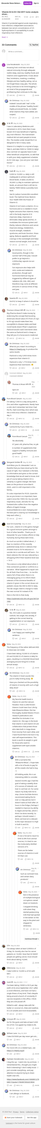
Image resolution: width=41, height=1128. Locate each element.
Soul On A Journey (14, 524)
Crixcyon (10, 1019)
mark (9, 982)
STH (8, 945)
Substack (9, 1123)
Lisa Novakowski (13, 64)
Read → (5, 37)
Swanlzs (13, 298)
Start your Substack (14, 1117)
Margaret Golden (13, 462)
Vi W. (9, 123)
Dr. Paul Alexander (6, 18)
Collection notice (32, 1112)
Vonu (9, 644)
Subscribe (27, 3)
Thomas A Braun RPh (15, 310)
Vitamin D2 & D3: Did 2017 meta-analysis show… (20, 13)
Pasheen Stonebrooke (15, 1059)
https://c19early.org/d (15, 1050)
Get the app (31, 1117)
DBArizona (11, 968)
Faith (11, 171)
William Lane (12, 1033)
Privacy (15, 1112)
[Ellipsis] (38, 64)
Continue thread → (32, 939)
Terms (22, 1112)
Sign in (36, 3)
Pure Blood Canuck (14, 398)
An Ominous (14, 100)
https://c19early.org (17, 349)
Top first (35, 45)
